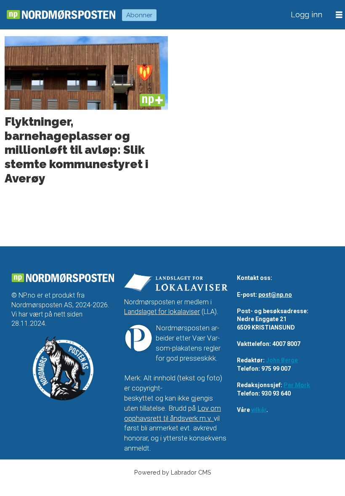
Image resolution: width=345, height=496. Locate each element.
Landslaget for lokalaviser (162, 312)
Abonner (139, 15)
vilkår (258, 409)
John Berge (282, 360)
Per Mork (297, 385)
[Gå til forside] (61, 15)
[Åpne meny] (339, 14)
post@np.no (275, 294)
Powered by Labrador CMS (172, 472)
